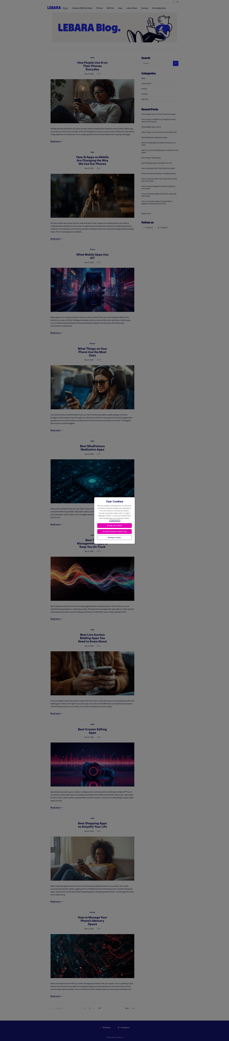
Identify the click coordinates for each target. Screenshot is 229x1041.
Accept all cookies (114, 525)
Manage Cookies (114, 537)
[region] (114, 520)
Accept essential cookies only (114, 531)
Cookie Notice (115, 521)
